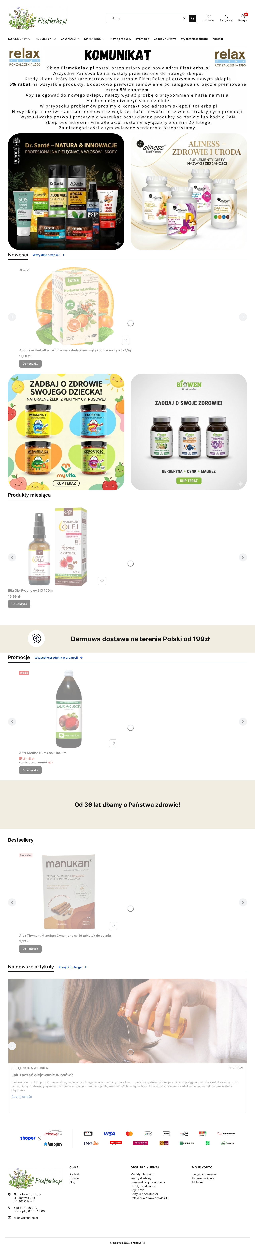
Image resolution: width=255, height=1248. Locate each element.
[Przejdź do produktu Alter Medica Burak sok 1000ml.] (69, 709)
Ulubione (197, 1182)
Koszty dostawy (141, 1178)
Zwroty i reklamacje (143, 1186)
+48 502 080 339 (25, 1207)
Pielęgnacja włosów (29, 1068)
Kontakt (74, 1174)
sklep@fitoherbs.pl (26, 1217)
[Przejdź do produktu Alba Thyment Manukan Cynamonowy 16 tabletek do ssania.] (69, 892)
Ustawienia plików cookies (148, 1198)
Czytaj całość (21, 1097)
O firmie (74, 1178)
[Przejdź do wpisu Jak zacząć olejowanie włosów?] (127, 1021)
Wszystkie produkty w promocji (56, 657)
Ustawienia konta (203, 1178)
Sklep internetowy (126, 1242)
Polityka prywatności (144, 1194)
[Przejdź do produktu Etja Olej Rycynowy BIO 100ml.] (58, 547)
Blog (72, 1182)
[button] (192, 18)
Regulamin (137, 1190)
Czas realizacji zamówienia (148, 1182)
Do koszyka (30, 363)
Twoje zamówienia (204, 1174)
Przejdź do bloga (70, 967)
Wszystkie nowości (46, 255)
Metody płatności (142, 1174)
